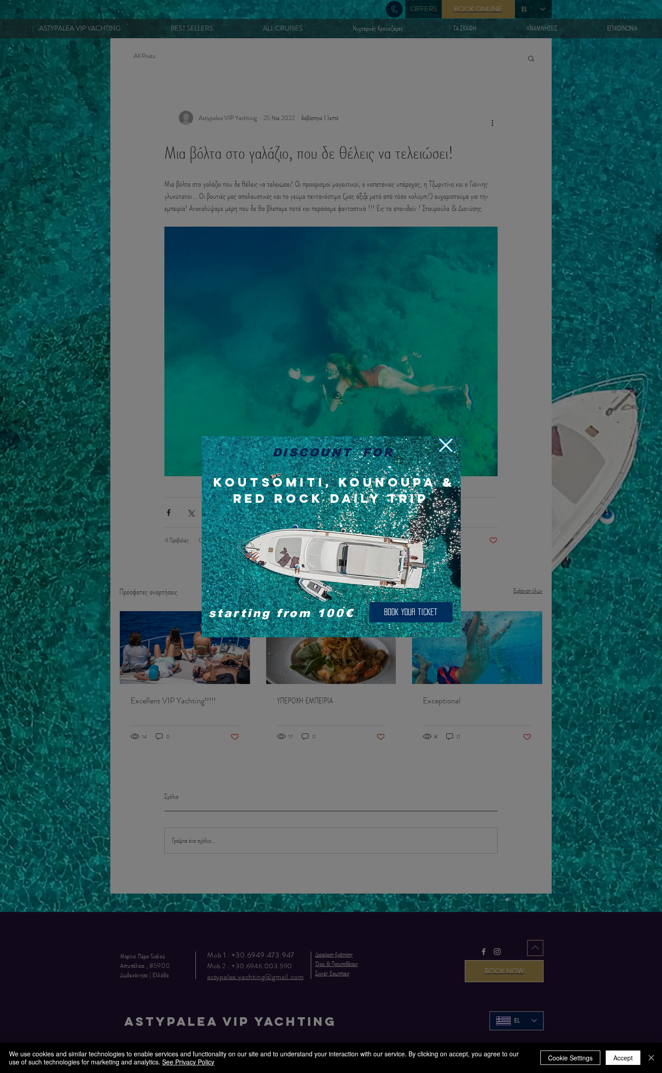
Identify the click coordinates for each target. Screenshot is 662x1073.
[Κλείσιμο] (651, 1058)
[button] (446, 445)
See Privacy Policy (188, 1061)
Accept (623, 1057)
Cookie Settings (570, 1057)
